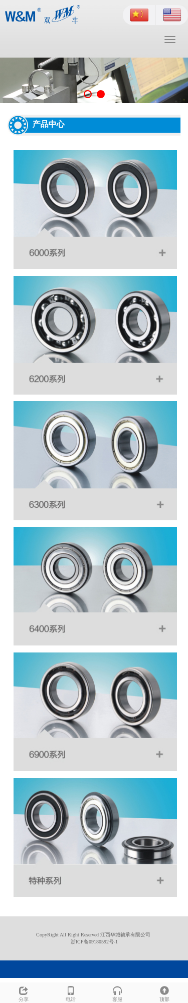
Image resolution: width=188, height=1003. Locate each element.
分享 (24, 999)
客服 (117, 999)
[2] (94, 80)
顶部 (164, 999)
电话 (71, 999)
